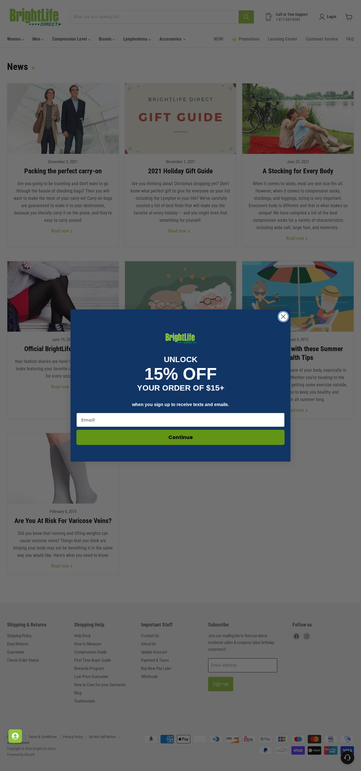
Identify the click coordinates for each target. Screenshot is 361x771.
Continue (180, 437)
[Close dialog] (283, 317)
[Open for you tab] (15, 736)
